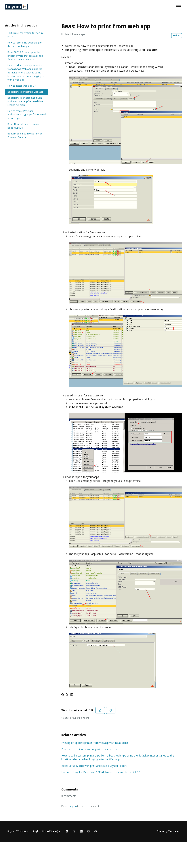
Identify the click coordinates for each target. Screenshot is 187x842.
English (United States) (45, 831)
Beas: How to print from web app (25, 91)
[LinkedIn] (71, 695)
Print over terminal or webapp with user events (89, 749)
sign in (73, 806)
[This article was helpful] (100, 710)
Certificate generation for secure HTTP (25, 34)
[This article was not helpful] (110, 710)
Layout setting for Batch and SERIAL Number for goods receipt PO (100, 772)
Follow (176, 35)
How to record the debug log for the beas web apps (25, 44)
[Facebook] (62, 695)
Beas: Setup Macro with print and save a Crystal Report (94, 765)
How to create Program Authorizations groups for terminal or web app (26, 114)
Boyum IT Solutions (17, 831)
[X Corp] (67, 695)
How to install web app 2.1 (22, 85)
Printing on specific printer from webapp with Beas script (94, 742)
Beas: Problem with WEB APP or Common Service (24, 135)
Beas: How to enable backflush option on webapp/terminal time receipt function (25, 101)
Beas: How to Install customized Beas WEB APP (24, 125)
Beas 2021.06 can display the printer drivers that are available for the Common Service (25, 55)
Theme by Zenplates (168, 831)
